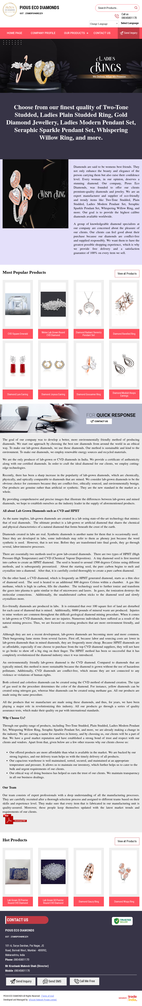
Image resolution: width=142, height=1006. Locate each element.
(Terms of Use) (47, 996)
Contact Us (102, 33)
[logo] (10, 16)
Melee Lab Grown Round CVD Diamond (53, 334)
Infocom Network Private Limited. (43, 1000)
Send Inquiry (130, 33)
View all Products (127, 273)
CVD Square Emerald (18, 333)
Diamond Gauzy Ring (89, 901)
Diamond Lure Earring (17, 394)
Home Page (14, 33)
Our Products (74, 33)
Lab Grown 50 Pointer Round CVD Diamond (53, 901)
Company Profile (43, 33)
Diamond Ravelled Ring (124, 333)
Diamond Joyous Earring (53, 394)
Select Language (130, 23)
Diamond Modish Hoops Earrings (124, 394)
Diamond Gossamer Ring (89, 394)
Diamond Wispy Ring (124, 901)
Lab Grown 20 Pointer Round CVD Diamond (17, 901)
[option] (71, 66)
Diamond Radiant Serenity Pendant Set (88, 334)
